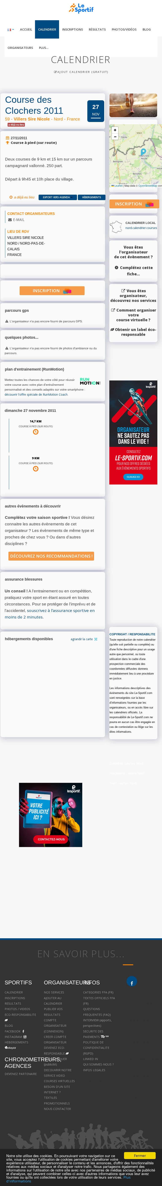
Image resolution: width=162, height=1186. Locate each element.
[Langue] (11, 29)
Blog (147, 29)
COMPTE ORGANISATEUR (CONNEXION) (55, 1025)
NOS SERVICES (54, 992)
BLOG (9, 1026)
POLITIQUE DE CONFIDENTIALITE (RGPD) (96, 1047)
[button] (143, 152)
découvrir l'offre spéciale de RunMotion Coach (36, 394)
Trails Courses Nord (123, 783)
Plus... (44, 48)
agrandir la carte (82, 639)
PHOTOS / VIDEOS (17, 1009)
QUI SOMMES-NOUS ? (98, 1064)
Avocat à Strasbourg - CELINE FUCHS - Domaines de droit (98, 1097)
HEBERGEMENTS (16, 1042)
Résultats (97, 29)
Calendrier (47, 29)
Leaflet (118, 185)
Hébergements (91, 197)
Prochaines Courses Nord (126, 773)
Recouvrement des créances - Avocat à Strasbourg (140, 1086)
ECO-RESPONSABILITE (20, 1015)
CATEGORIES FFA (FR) (98, 992)
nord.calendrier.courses (141, 228)
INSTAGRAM (13, 1037)
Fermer (140, 1155)
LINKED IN (90, 1059)
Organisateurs (20, 48)
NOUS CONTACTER (57, 1109)
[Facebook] (132, 981)
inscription (48, 290)
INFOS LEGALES (94, 1070)
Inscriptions (72, 29)
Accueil (26, 29)
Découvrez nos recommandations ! (51, 556)
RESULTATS (13, 1003)
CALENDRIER (14, 992)
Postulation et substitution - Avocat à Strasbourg (142, 1103)
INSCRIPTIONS (15, 998)
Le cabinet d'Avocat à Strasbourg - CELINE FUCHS (97, 1114)
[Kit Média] (50, 815)
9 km (35, 458)
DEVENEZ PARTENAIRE (21, 1074)
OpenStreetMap (147, 185)
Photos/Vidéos (124, 29)
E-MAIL (18, 219)
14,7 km (36, 421)
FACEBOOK (12, 1031)
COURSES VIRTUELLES (59, 1081)
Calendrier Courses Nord (126, 763)
